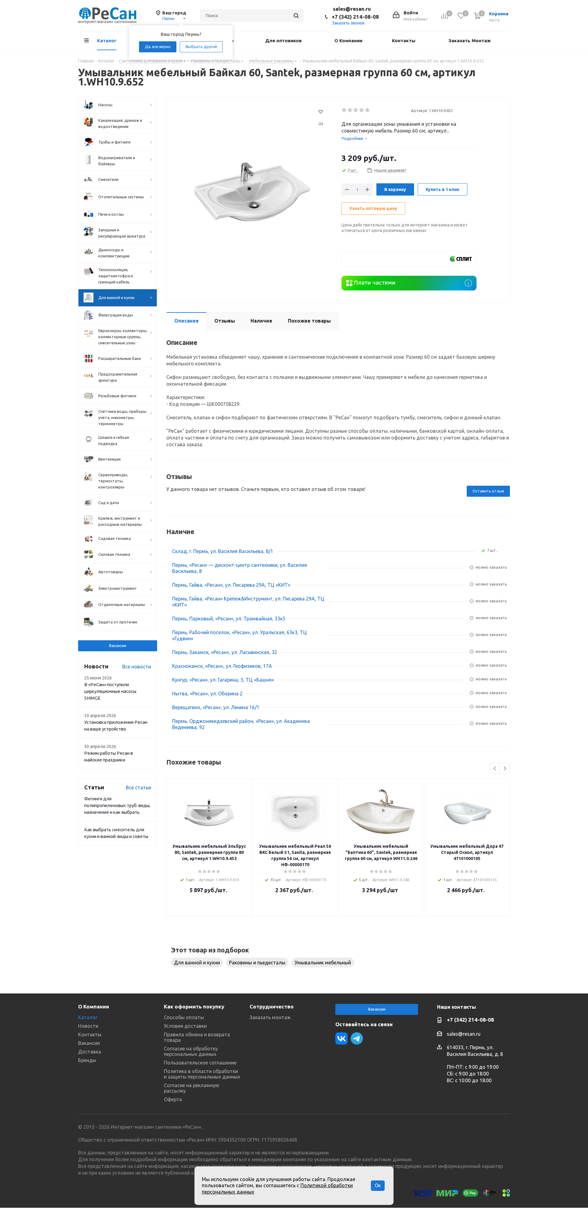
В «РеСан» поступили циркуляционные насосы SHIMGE (110, 691)
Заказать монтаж (270, 1017)
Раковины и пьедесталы (257, 962)
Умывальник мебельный (323, 962)
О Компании (93, 1006)
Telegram (357, 1038)
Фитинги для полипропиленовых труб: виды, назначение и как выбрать (117, 805)
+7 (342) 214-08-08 (355, 17)
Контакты (89, 1034)
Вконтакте (341, 1038)
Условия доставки (185, 1026)
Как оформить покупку (194, 1006)
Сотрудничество (272, 1006)
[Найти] (296, 15)
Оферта (173, 1099)
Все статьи (138, 787)
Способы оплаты (184, 1017)
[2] (350, 110)
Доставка (89, 1051)
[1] (344, 110)
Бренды (87, 1060)
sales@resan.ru (352, 9)
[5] (368, 110)
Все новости (136, 666)
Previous (495, 768)
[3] (356, 110)
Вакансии (117, 645)
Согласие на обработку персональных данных (191, 1051)
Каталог (87, 1017)
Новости (88, 1026)
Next (505, 768)
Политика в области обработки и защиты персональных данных (202, 1073)
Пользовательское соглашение (200, 1062)
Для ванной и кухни (197, 962)
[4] (362, 110)
